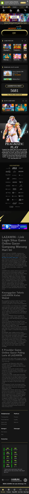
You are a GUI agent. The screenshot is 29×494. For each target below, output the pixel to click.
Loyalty (16, 419)
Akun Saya (26, 492)
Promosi (16, 417)
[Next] (25, 41)
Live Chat (20, 492)
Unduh (23, 2)
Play (19, 28)
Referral (16, 422)
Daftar (22, 7)
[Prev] (22, 41)
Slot (2, 434)
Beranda (3, 492)
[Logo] (6, 7)
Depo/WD (14, 492)
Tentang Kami (4, 417)
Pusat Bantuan (5, 419)
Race (25, 12)
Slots (11, 12)
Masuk (14, 7)
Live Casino (18, 12)
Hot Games (4, 12)
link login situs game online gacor (10, 257)
